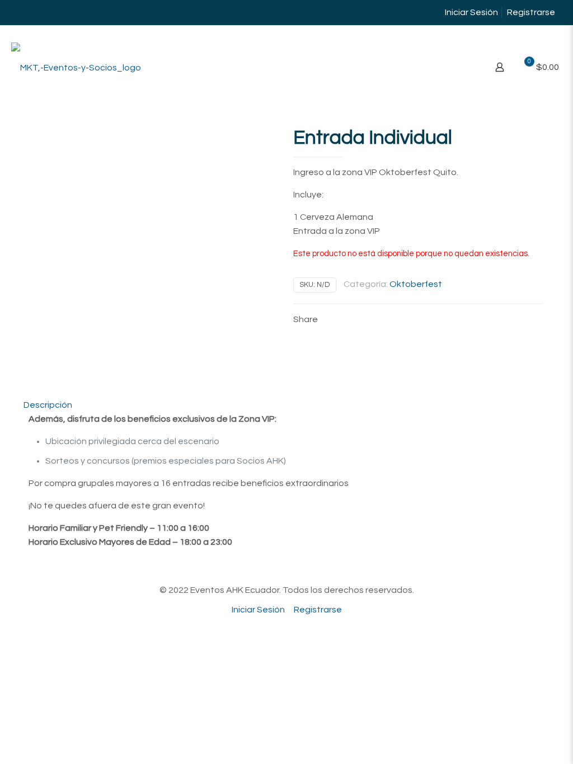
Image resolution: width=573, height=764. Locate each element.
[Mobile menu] (460, 67)
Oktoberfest (415, 284)
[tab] (286, 405)
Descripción (48, 404)
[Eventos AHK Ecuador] (76, 67)
